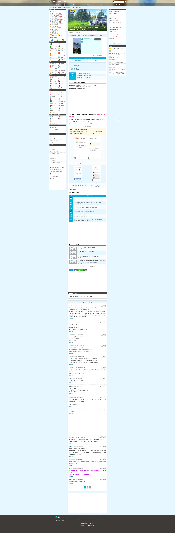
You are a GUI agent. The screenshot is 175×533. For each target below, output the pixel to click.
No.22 (70, 386)
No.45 (70, 305)
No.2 (70, 479)
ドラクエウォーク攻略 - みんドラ (81, 519)
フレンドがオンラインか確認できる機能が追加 (85, 66)
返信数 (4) (71, 476)
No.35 (70, 322)
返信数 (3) (71, 465)
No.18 (70, 397)
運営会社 (86, 523)
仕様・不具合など (78, 60)
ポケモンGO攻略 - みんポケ (59, 1)
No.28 (70, 367)
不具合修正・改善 (74, 68)
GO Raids (99, 519)
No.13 (70, 437)
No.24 (70, 356)
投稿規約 (77, 296)
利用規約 (82, 523)
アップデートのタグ (76, 69)
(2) (78, 189)
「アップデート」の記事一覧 (88, 266)
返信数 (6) (71, 364)
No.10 (70, 459)
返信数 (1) (71, 394)
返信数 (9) (71, 353)
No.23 (70, 378)
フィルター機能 (81, 207)
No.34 (70, 334)
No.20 (70, 409)
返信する (71, 318)
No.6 (70, 468)
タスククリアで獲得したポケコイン (80, 219)
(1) (76, 189)
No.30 (70, 345)
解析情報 (96, 60)
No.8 (70, 446)
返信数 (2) (71, 456)
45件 (81, 32)
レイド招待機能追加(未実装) (76, 65)
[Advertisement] (87, 102)
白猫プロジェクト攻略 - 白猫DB (60, 519)
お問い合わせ (92, 523)
